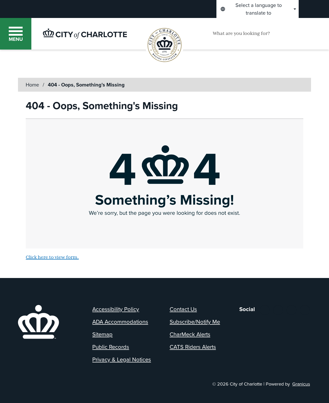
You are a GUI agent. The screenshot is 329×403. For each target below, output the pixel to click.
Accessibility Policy (115, 309)
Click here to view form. (52, 257)
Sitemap (102, 334)
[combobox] (257, 9)
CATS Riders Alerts (193, 347)
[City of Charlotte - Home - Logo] (85, 33)
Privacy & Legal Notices (121, 359)
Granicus (301, 384)
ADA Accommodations (120, 322)
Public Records (110, 347)
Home (32, 85)
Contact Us (183, 309)
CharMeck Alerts (190, 334)
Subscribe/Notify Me (195, 322)
